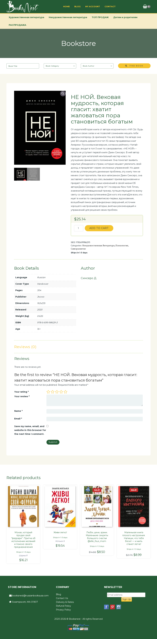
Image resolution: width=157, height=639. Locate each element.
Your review (22, 396)
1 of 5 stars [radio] (48, 392)
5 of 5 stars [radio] (65, 392)
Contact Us (62, 598)
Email (18, 418)
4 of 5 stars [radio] (61, 392)
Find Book (135, 66)
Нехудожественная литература (68, 17)
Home (66, 6)
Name (18, 411)
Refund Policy (63, 605)
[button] (63, 93)
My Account (92, 6)
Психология (121, 245)
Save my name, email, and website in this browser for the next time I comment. (30, 430)
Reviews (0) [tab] (25, 347)
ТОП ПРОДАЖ (100, 17)
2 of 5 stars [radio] (52, 392)
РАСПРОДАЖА (17, 25)
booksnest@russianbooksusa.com (30, 595)
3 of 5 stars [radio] (57, 392)
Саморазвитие (78, 248)
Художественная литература (26, 17)
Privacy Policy (63, 609)
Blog (77, 6)
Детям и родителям (125, 17)
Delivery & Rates (65, 602)
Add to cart (99, 228)
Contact (110, 6)
